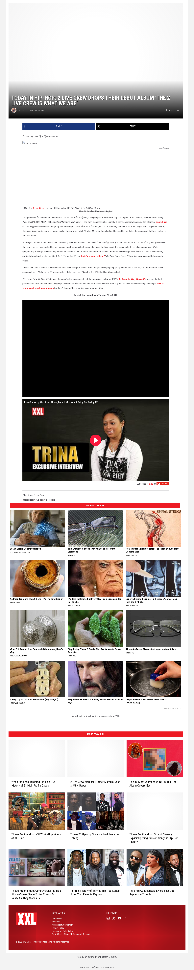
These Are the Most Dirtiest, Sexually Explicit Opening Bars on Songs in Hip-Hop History (153, 838)
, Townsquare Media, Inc (41, 942)
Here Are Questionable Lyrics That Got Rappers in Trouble (151, 892)
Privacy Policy (58, 928)
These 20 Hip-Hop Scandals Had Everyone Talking (94, 836)
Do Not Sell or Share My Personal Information (72, 934)
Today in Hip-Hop (47, 500)
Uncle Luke (161, 222)
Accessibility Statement (62, 925)
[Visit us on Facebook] (126, 918)
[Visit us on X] (115, 918)
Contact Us (57, 918)
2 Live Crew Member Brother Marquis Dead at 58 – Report (95, 783)
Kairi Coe (21, 110)
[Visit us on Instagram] (109, 918)
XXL (151, 483)
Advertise (56, 922)
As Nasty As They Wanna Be (132, 279)
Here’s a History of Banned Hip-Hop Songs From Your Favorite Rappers (95, 892)
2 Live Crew (38, 208)
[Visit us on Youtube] (120, 918)
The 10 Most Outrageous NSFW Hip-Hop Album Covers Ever (153, 783)
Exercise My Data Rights (62, 931)
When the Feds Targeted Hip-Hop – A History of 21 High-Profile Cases (33, 783)
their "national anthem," (93, 256)
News (36, 500)
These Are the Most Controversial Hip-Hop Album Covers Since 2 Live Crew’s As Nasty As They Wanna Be (36, 894)
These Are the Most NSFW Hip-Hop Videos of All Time (36, 836)
